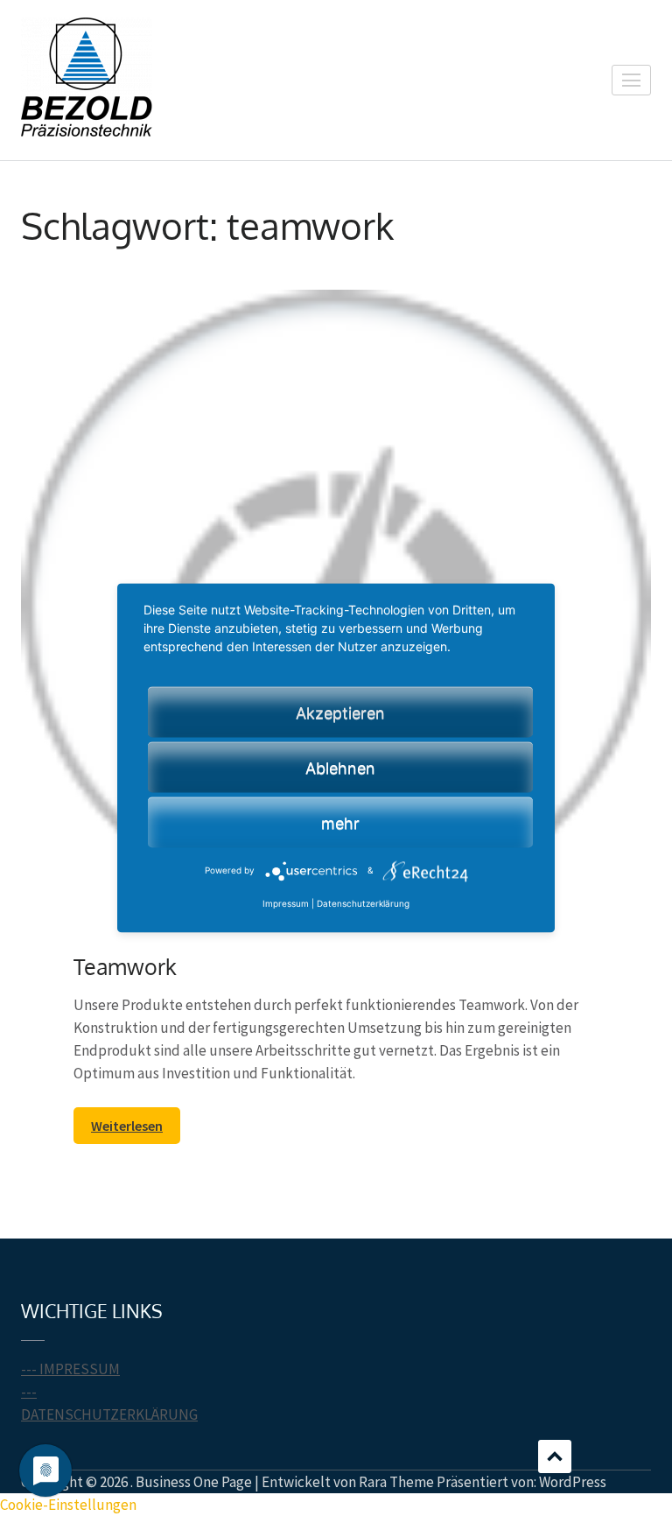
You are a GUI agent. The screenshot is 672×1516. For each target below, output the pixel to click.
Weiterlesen (127, 1125)
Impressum (285, 904)
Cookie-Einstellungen (68, 1504)
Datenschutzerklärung (363, 904)
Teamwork (125, 966)
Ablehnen (340, 768)
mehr (340, 823)
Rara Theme (396, 1481)
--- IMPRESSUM (70, 1369)
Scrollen (554, 1456)
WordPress (572, 1481)
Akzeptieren (340, 713)
